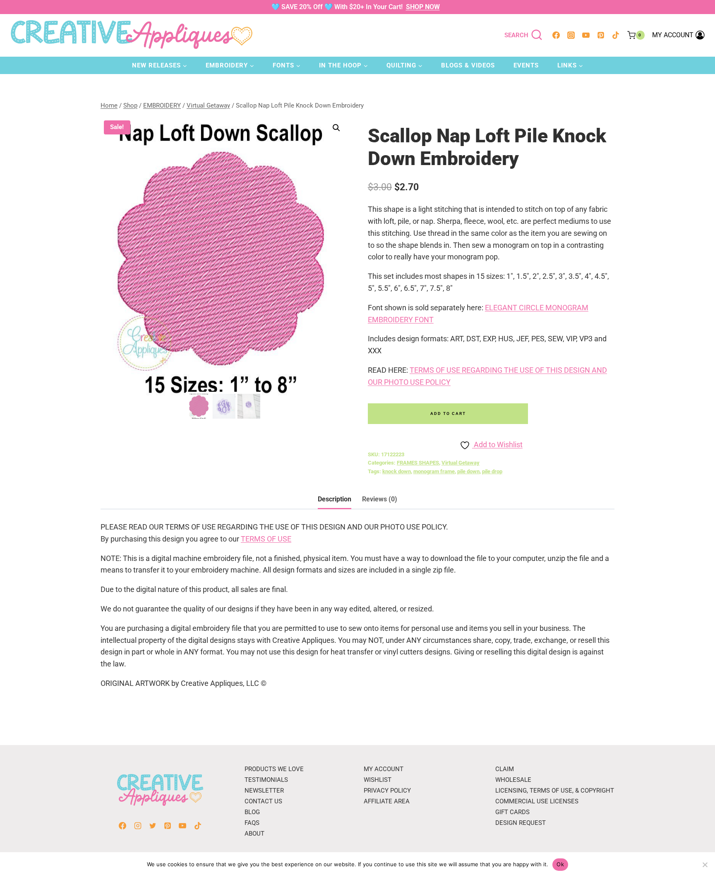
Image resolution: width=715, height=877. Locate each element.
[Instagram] (571, 35)
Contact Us (263, 801)
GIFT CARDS (512, 812)
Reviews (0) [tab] (379, 499)
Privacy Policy (387, 790)
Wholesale (513, 780)
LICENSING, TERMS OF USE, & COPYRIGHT (554, 790)
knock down (396, 471)
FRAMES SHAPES (418, 463)
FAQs (252, 823)
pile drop (492, 471)
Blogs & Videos (468, 65)
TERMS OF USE (266, 538)
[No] (705, 864)
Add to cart (448, 413)
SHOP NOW (423, 7)
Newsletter (264, 790)
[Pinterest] (600, 35)
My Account (383, 769)
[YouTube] (585, 35)
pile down (468, 471)
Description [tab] (334, 499)
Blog (252, 812)
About (254, 833)
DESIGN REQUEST (520, 823)
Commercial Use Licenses (536, 801)
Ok (560, 864)
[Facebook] (556, 35)
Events (526, 65)
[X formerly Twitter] (152, 825)
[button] (336, 127)
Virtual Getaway (460, 463)
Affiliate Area (387, 801)
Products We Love (274, 769)
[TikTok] (615, 35)
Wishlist (377, 780)
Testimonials (266, 780)
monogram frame (434, 471)
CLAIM (504, 769)
